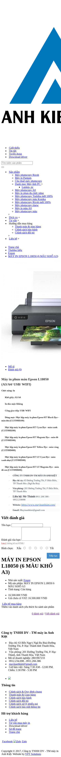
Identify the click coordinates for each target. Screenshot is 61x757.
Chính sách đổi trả (24, 232)
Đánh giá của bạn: (11, 539)
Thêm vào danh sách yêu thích (17, 606)
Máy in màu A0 (23, 208)
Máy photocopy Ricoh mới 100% (33, 202)
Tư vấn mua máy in (19, 722)
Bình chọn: (7, 548)
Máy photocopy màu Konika (30, 199)
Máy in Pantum (23, 178)
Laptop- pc (27, 187)
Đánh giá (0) (15, 369)
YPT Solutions (33, 754)
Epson (27, 580)
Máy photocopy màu (26, 211)
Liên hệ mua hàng (12, 603)
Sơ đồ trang (15, 728)
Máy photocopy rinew (27, 205)
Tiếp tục (53, 555)
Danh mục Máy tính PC (28, 184)
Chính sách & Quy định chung (25, 691)
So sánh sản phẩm (44, 606)
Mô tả (11, 366)
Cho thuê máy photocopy (28, 181)
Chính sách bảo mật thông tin (24, 706)
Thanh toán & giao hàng (28, 226)
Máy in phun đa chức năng (29, 193)
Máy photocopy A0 (25, 190)
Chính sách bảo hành (26, 229)
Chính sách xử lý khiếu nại (23, 703)
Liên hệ (13, 719)
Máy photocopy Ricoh (27, 174)
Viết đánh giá (52, 613)
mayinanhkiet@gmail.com (23, 664)
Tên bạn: (6, 525)
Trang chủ (14, 732)
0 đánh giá (37, 613)
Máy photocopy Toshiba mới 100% (34, 196)
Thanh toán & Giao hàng (22, 694)
